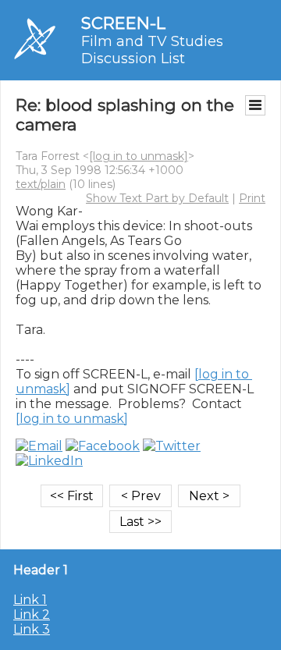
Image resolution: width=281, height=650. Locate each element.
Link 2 (31, 614)
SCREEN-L (123, 23)
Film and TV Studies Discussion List (152, 50)
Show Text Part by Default (157, 198)
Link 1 (30, 599)
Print (252, 198)
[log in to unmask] (138, 156)
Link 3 (31, 629)
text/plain (41, 184)
